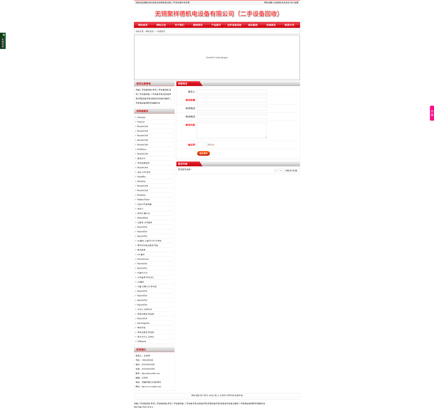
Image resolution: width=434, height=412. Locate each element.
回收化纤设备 (157, 98)
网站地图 (268, 2)
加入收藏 (294, 2)
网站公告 (161, 25)
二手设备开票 (156, 94)
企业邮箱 (277, 2)
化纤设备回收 (234, 25)
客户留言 (204, 395)
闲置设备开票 (144, 98)
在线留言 (271, 25)
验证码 (191, 144)
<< (276, 170)
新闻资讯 (198, 25)
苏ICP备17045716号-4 (143, 407)
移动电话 (190, 116)
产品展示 (216, 25)
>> (281, 170)
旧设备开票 (202, 403)
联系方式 (289, 25)
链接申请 (239, 395)
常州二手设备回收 (160, 90)
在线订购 (213, 395)
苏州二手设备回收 (175, 403)
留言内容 (190, 125)
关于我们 (179, 25)
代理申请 (230, 395)
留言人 (191, 91)
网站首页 (143, 25)
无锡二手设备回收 (144, 90)
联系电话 (190, 108)
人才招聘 (221, 395)
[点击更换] (211, 145)
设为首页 (286, 2)
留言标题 (190, 100)
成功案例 (253, 25)
